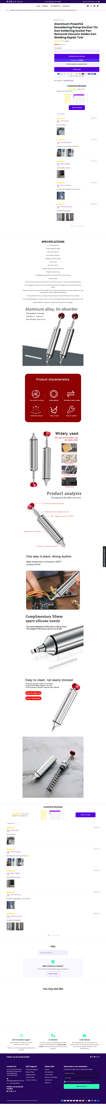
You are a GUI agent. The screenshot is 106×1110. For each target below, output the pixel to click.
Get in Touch (53, 974)
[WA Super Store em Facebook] (7, 1)
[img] (61, 118)
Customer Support (32, 1069)
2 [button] (74, 226)
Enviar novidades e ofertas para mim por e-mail (78, 1081)
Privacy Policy (30, 1077)
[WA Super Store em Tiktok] (15, 1)
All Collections (55, 6)
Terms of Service (31, 1080)
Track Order (49, 1075)
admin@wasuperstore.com (15, 1080)
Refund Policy (30, 1072)
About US (48, 1083)
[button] (58, 41)
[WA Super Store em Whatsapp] (13, 1)
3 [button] (77, 226)
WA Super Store (19, 1100)
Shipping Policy (30, 1075)
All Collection (49, 1072)
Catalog (45, 6)
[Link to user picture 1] (61, 131)
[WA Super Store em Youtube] (11, 1)
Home (38, 6)
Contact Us (66, 6)
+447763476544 (13, 1083)
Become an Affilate (51, 1077)
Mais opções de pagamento (77, 64)
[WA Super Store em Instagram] (9, 1)
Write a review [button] (77, 108)
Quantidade (58, 48)
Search (47, 1069)
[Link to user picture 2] (70, 153)
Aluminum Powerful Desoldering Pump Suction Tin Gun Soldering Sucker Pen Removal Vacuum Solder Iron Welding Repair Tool (43, 10)
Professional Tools (59, 20)
